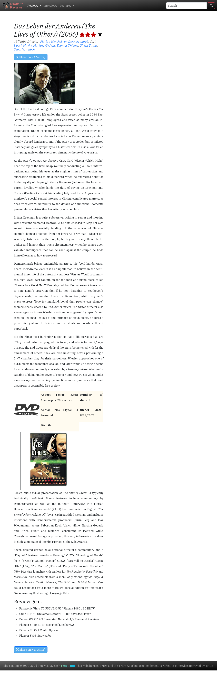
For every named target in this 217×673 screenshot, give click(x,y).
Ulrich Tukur (88, 45)
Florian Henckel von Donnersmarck (64, 41)
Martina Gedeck (44, 45)
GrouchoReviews (16, 5)
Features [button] (66, 5)
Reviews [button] (33, 5)
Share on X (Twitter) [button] (32, 57)
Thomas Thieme (67, 45)
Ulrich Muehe (23, 45)
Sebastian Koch (24, 49)
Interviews (50, 5)
